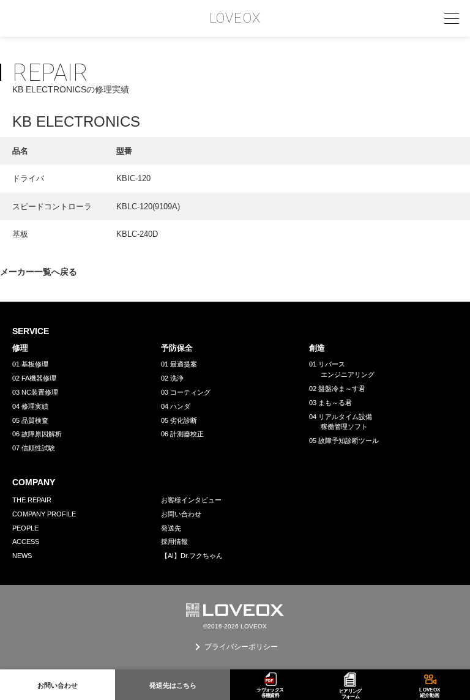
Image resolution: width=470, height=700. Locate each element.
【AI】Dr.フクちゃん (192, 555)
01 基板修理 (30, 364)
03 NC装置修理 (35, 392)
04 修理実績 (30, 406)
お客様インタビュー (191, 500)
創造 (317, 347)
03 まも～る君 (330, 402)
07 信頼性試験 (33, 448)
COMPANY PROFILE (44, 514)
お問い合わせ (181, 514)
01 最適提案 (179, 364)
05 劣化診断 (179, 420)
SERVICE (30, 331)
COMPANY (33, 482)
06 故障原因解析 (37, 434)
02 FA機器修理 (34, 378)
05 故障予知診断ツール (344, 440)
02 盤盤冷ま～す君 (337, 388)
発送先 (171, 528)
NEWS (22, 555)
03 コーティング (186, 392)
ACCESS (25, 541)
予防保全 (177, 347)
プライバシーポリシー (241, 646)
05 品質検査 (30, 420)
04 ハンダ (175, 406)
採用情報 (174, 541)
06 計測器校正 (182, 434)
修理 (20, 347)
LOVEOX (235, 18)
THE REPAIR (31, 500)
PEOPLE (25, 528)
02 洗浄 (172, 378)
